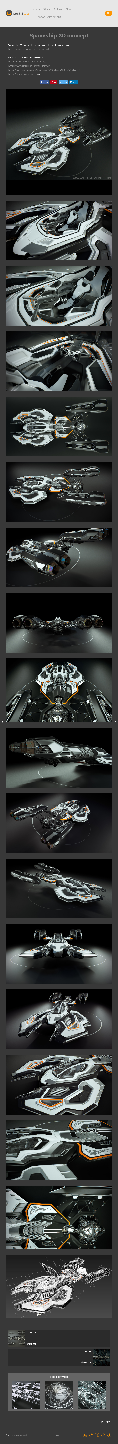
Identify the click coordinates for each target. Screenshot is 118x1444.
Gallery (58, 9)
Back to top (60, 1435)
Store (47, 9)
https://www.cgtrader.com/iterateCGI (28, 49)
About (69, 9)
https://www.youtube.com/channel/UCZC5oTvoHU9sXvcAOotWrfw (43, 70)
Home (36, 9)
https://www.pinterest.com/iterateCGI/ (29, 66)
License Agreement (48, 17)
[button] (106, 1421)
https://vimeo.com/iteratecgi (23, 74)
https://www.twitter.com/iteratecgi (27, 61)
